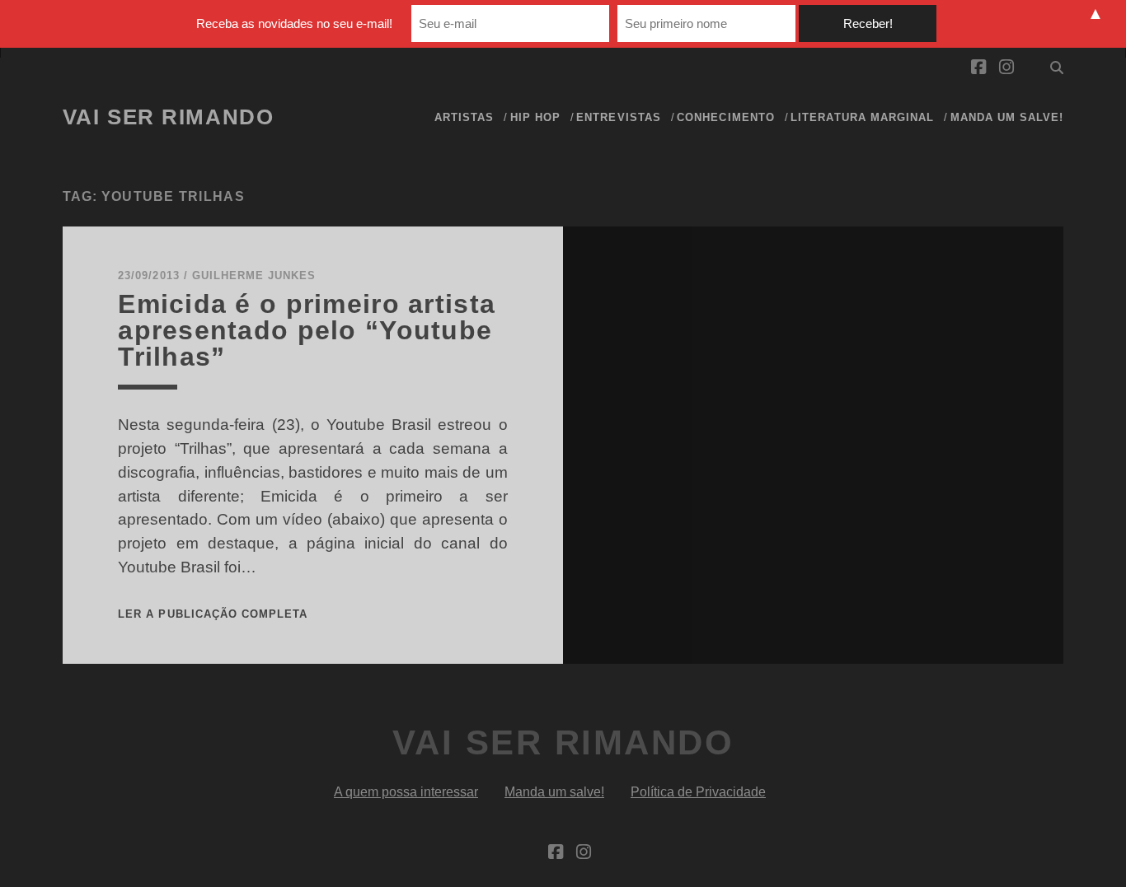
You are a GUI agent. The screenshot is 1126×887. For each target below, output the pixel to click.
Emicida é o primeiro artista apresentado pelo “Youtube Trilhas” (306, 330)
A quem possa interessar (406, 792)
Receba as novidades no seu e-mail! (294, 23)
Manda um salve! (1007, 117)
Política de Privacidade (698, 792)
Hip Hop (535, 117)
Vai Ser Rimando (168, 117)
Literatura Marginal (862, 117)
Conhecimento (726, 117)
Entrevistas (618, 117)
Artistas (464, 117)
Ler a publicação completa (212, 614)
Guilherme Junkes (254, 275)
